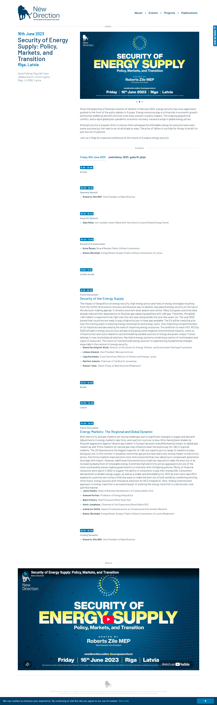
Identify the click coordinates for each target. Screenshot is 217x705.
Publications (189, 13)
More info (124, 701)
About (138, 13)
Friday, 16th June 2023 (93, 157)
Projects (169, 13)
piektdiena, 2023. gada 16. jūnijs (127, 157)
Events (153, 13)
